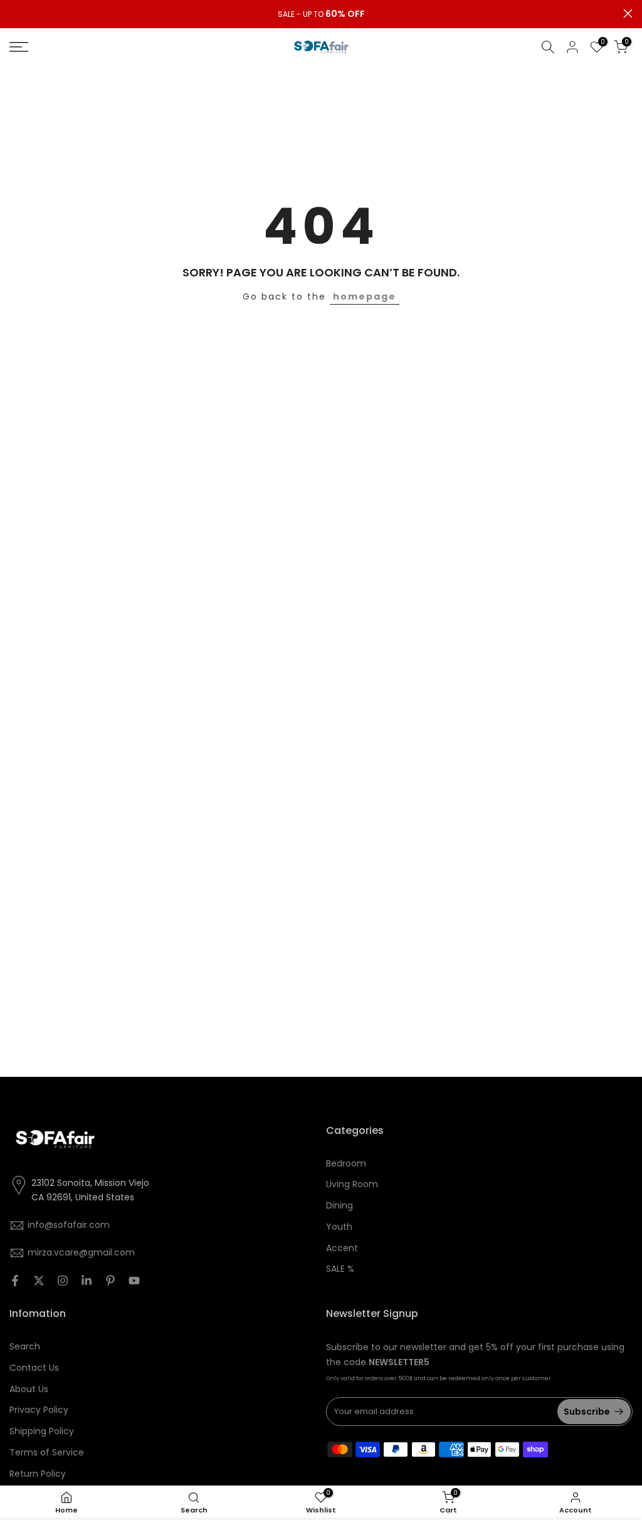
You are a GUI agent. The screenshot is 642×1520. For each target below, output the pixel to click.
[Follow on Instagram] (62, 1280)
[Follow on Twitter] (39, 1280)
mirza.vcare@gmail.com (81, 1252)
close (14, 13)
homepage (364, 296)
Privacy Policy (38, 1409)
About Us (28, 1389)
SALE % (340, 1268)
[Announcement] (321, 14)
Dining (339, 1205)
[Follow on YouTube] (134, 1280)
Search (24, 1346)
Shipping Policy (41, 1431)
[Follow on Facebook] (15, 1280)
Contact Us (34, 1367)
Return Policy (37, 1473)
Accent (342, 1248)
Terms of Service (46, 1452)
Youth (339, 1226)
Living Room (352, 1184)
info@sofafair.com (69, 1225)
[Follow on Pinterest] (110, 1280)
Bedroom (346, 1163)
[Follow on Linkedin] (86, 1280)
